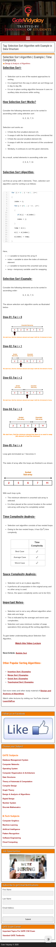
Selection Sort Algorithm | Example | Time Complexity (27, 58)
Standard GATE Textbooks (14, 935)
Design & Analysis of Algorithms (17, 63)
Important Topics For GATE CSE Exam (19, 931)
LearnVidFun (9, 701)
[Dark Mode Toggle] (48, 939)
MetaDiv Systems (39, 944)
